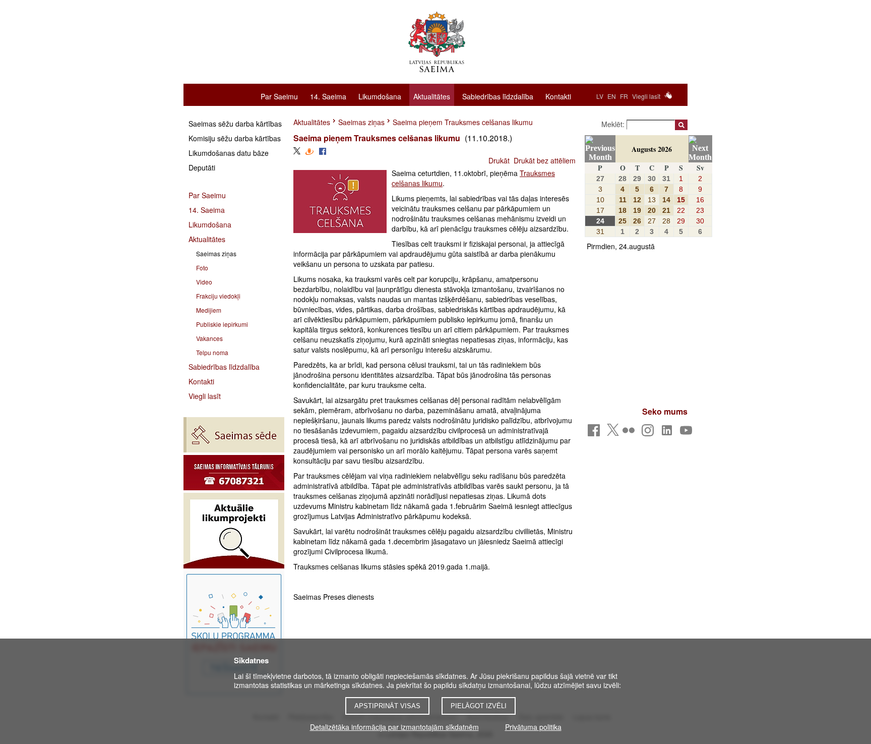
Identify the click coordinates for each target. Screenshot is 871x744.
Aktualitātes (431, 96)
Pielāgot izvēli (479, 706)
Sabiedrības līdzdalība (497, 95)
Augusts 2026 (652, 149)
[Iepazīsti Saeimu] (233, 634)
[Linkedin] (668, 433)
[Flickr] (630, 433)
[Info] (233, 472)
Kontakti (558, 95)
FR (624, 96)
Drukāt (499, 160)
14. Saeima (328, 95)
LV (599, 96)
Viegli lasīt (646, 96)
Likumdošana (379, 95)
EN (611, 96)
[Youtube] (688, 433)
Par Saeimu (279, 95)
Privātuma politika (533, 727)
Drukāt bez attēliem (545, 160)
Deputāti (202, 167)
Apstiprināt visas (387, 706)
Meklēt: (614, 124)
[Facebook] (595, 433)
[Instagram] (649, 433)
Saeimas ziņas (361, 122)
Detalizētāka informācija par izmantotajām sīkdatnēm (394, 727)
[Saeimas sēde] (233, 434)
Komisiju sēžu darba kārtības (235, 138)
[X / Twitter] (613, 433)
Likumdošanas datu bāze (229, 153)
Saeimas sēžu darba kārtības (235, 124)
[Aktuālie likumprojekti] (233, 530)
